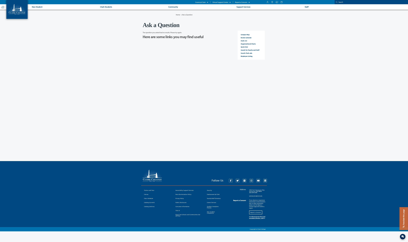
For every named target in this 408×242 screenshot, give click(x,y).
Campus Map (245, 35)
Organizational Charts (248, 44)
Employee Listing (246, 56)
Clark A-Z (244, 41)
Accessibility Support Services (185, 190)
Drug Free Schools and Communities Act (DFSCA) (188, 215)
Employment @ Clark (213, 194)
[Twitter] (237, 180)
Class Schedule (148, 198)
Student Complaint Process (213, 207)
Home (178, 15)
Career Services (211, 202)
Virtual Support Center (220, 2)
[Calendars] (281, 2)
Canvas (146, 194)
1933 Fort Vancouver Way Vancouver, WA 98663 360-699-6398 (257, 191)
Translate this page (403, 217)
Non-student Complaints (211, 212)
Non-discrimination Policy (183, 194)
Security (209, 190)
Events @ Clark (200, 2)
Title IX (178, 210)
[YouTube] (258, 180)
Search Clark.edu (246, 53)
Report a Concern (241, 2)
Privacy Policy (180, 198)
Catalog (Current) (149, 202)
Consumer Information (182, 206)
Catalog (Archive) (149, 206)
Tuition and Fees (149, 190)
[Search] (336, 2)
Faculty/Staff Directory (214, 198)
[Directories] (277, 2)
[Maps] (272, 2)
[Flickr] (244, 180)
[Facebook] (230, 180)
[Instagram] (251, 180)
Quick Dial (244, 47)
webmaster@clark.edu (255, 196)
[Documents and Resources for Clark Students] (267, 2)
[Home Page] (17, 9)
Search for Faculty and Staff (250, 50)
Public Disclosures (181, 202)
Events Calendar (246, 38)
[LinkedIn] (265, 180)
